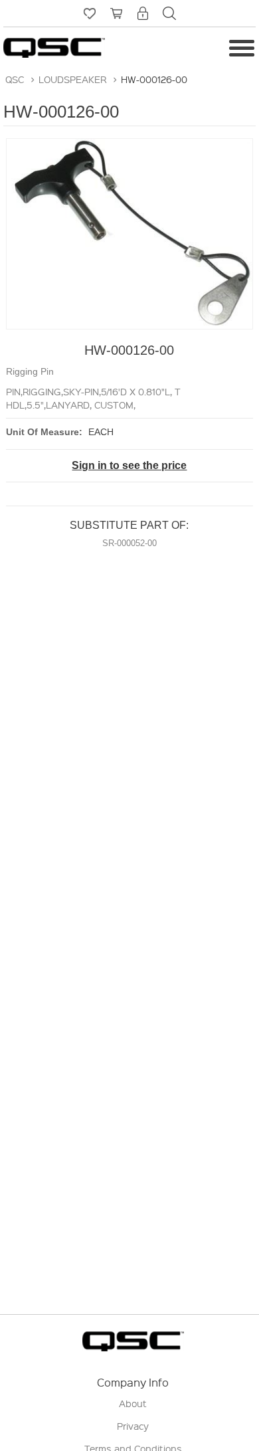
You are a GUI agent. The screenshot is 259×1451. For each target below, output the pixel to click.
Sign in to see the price (129, 465)
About (133, 1403)
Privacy (133, 1426)
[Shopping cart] (116, 13)
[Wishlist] (89, 13)
